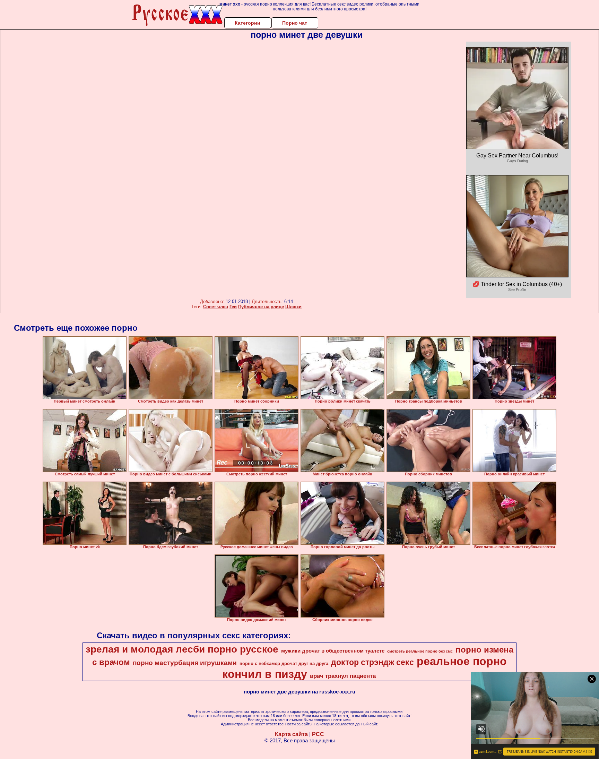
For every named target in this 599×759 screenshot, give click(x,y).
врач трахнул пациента (343, 675)
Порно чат (294, 23)
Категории (247, 23)
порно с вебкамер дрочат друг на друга (284, 663)
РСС (318, 734)
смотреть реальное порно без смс (420, 651)
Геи (233, 306)
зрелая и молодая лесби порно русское (182, 649)
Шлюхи (293, 306)
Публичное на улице (261, 306)
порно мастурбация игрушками (185, 662)
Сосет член (215, 306)
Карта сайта (291, 734)
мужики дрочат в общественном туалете (332, 651)
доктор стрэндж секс (372, 662)
